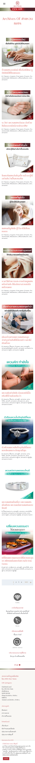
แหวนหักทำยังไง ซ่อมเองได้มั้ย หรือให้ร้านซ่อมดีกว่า (16, 394)
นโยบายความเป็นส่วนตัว (9, 732)
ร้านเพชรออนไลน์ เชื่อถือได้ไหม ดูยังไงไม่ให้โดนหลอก (17, 71)
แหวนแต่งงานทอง (22, 513)
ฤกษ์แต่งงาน (12, 567)
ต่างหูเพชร (13, 76)
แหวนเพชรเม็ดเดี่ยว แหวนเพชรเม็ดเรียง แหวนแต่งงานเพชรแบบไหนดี (17, 505)
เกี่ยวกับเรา (5, 726)
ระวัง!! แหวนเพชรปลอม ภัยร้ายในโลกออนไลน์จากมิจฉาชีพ (17, 124)
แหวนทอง (23, 399)
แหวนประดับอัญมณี (7, 348)
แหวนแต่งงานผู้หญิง (18, 350)
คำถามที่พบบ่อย (6, 716)
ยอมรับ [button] (6, 759)
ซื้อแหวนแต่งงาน (8, 511)
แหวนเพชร (5, 80)
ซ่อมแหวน (6, 346)
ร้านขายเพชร (20, 76)
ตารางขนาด (5, 713)
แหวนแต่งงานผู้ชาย (7, 350)
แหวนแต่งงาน (29, 348)
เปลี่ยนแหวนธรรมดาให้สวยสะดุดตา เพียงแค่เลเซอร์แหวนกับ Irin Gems (17, 561)
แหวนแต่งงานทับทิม (19, 569)
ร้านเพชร (26, 76)
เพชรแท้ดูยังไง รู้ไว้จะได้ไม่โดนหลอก (16, 230)
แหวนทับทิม (28, 511)
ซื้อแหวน (12, 346)
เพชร (30, 78)
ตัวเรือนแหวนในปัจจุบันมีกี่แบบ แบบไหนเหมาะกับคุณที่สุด (16, 449)
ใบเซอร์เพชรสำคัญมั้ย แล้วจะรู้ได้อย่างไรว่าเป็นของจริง (17, 177)
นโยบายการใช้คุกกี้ (7, 735)
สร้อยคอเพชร (13, 78)
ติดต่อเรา (4, 710)
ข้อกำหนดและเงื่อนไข (8, 729)
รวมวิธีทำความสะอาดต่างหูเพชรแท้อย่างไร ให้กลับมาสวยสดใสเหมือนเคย (17, 284)
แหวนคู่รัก (27, 346)
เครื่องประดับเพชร (23, 78)
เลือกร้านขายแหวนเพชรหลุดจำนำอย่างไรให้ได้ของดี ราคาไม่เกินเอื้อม (16, 340)
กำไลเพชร (6, 76)
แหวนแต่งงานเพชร (7, 404)
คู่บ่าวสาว (5, 567)
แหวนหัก (15, 348)
